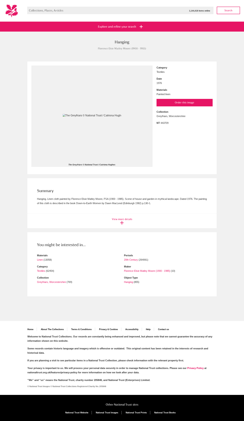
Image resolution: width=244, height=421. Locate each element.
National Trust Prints (136, 412)
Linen (40, 259)
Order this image (184, 102)
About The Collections (52, 329)
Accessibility (131, 329)
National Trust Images (107, 412)
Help (148, 329)
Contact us (163, 329)
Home (30, 329)
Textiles (41, 270)
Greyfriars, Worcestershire (51, 282)
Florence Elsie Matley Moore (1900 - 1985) (147, 270)
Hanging (128, 282)
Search (228, 10)
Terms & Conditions (81, 329)
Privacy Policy (195, 368)
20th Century (131, 259)
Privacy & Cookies (108, 329)
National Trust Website (76, 412)
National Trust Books (165, 412)
